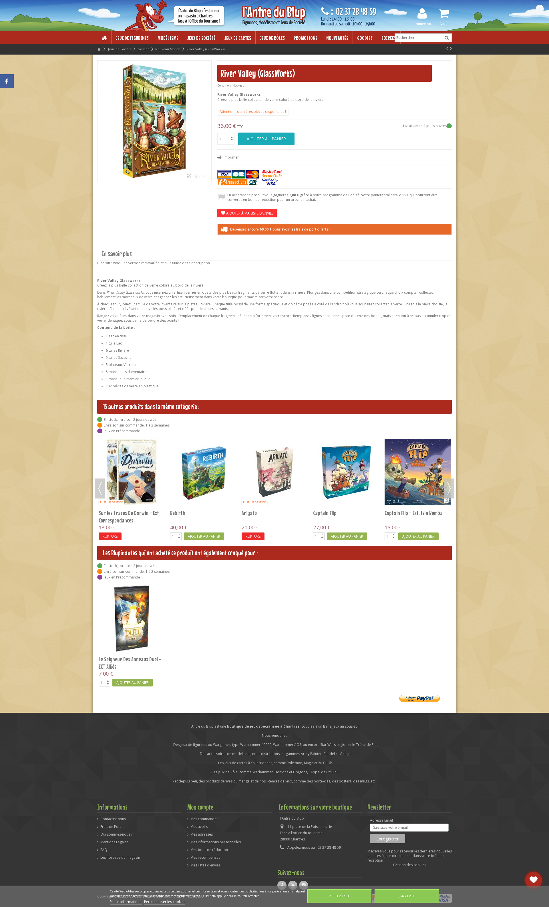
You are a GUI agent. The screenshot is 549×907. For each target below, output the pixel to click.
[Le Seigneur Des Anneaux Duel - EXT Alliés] (132, 618)
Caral (318, 512)
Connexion (422, 23)
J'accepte (407, 896)
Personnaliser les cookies (164, 901)
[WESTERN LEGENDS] (275, 472)
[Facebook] (282, 885)
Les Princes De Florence (193, 512)
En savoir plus (117, 253)
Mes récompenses (205, 857)
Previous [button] (100, 488)
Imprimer (231, 157)
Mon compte (200, 807)
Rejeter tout (340, 896)
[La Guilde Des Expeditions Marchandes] (418, 472)
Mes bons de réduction (209, 850)
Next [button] (449, 488)
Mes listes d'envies (205, 865)
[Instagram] (303, 885)
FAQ (103, 850)
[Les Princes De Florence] (203, 472)
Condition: (224, 85)
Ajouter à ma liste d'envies (249, 213)
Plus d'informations (126, 901)
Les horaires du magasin (120, 857)
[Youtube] (292, 885)
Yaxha (105, 512)
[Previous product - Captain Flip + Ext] (447, 48)
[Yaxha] (132, 472)
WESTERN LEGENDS (258, 512)
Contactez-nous (113, 819)
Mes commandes (204, 819)
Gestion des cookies (409, 864)
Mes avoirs (199, 826)
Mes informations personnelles (215, 842)
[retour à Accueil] (99, 49)
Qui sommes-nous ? (116, 834)
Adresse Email (381, 820)
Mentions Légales (114, 842)
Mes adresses (201, 834)
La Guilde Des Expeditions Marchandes (409, 516)
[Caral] (346, 472)
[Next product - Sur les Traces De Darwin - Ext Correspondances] (451, 48)
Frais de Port (110, 826)
